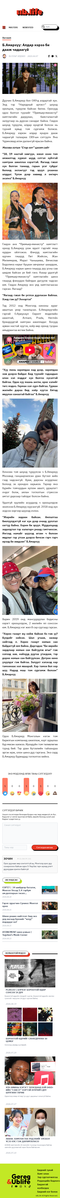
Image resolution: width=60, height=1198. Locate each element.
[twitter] (56, 56)
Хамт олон (43, 1173)
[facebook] (49, 56)
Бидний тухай (45, 1170)
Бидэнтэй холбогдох (43, 1186)
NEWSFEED (28, 27)
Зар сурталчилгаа (47, 1177)
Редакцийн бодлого (48, 1180)
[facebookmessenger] (52, 56)
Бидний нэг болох (47, 1191)
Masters (13, 27)
